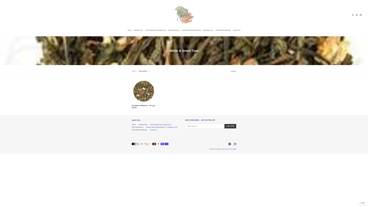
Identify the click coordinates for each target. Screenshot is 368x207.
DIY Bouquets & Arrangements (160, 124)
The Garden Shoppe (219, 149)
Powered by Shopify (230, 149)
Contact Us (153, 130)
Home (134, 124)
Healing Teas (143, 124)
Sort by (134, 71)
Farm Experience (137, 127)
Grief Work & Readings (139, 130)
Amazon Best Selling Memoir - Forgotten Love (161, 127)
